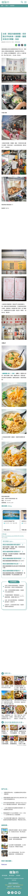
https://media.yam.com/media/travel (14, 885)
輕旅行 (5, 2)
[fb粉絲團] (8, 892)
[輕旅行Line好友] (19, 892)
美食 (6, 5)
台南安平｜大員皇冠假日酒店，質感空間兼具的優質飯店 (14, 605)
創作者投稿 (4, 875)
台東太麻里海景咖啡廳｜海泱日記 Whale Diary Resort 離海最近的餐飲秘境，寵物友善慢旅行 (15, 803)
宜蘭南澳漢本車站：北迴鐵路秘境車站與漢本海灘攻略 (15, 793)
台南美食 (12, 5)
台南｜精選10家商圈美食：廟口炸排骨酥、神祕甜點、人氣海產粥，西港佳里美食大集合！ (4, 743)
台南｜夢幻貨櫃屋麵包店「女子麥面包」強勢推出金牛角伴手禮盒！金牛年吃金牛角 (13, 743)
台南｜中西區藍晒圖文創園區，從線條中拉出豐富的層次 (14, 591)
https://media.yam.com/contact (14, 888)
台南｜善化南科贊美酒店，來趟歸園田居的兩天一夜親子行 (14, 601)
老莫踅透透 (17, 42)
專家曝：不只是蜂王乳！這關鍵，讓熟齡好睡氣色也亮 (4, 732)
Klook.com (4, 864)
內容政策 (18, 875)
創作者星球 (11, 875)
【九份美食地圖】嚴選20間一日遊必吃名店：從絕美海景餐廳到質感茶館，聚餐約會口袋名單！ (14, 819)
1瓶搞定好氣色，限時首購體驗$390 (22, 732)
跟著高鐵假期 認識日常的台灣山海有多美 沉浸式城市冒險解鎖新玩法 (15, 798)
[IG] (12, 892)
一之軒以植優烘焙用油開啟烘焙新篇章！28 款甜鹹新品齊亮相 (14, 808)
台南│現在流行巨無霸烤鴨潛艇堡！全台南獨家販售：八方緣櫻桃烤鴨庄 (14, 732)
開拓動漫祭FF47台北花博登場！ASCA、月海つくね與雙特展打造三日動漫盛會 (14, 814)
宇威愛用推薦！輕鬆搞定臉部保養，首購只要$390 (12, 596)
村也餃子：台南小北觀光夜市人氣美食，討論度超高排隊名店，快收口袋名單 (22, 743)
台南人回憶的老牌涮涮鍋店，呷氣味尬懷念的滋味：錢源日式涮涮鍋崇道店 (14, 586)
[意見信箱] (15, 892)
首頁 (2, 5)
